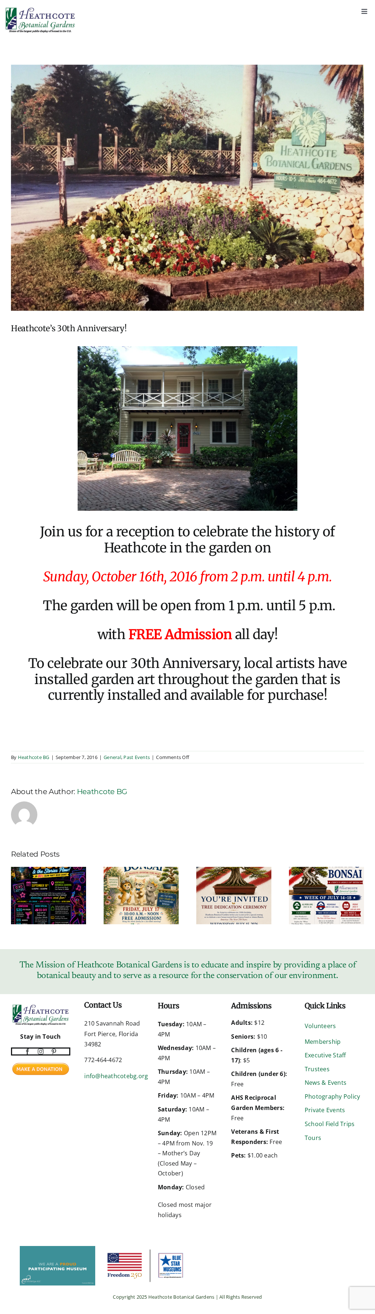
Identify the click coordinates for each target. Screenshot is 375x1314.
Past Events (136, 757)
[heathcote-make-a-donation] (40, 1062)
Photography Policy (332, 1096)
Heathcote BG (33, 757)
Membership (323, 1042)
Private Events (325, 1110)
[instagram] (41, 1051)
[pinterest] (54, 1051)
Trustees (317, 1069)
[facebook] (27, 1051)
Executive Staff (325, 1055)
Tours (313, 1138)
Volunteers (320, 1026)
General (112, 757)
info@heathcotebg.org (116, 1076)
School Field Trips (329, 1124)
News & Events (325, 1083)
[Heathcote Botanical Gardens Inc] (11, 1251)
